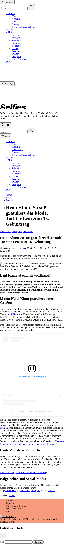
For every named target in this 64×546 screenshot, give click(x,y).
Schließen (8, 3)
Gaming (15, 24)
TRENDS (10, 13)
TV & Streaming (20, 59)
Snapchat (16, 43)
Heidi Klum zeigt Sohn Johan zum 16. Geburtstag (23, 472)
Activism (16, 19)
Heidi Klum (5, 231)
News (12, 495)
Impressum (11, 503)
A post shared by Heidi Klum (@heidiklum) (32, 411)
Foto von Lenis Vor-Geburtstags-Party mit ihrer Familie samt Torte (32, 442)
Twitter (15, 53)
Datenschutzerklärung (16, 506)
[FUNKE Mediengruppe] (8, 516)
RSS (8, 511)
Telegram (16, 56)
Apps (8, 197)
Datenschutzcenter (14, 508)
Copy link (38, 542)
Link (2, 542)
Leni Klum (28, 231)
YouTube (16, 45)
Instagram (16, 37)
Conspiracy (17, 21)
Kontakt (10, 500)
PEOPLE (10, 29)
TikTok (15, 35)
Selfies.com (10, 490)
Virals (14, 16)
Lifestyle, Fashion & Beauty (25, 27)
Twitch (15, 48)
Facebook (16, 51)
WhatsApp (17, 40)
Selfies (9, 195)
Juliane (22, 248)
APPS (9, 32)
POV (8, 62)
